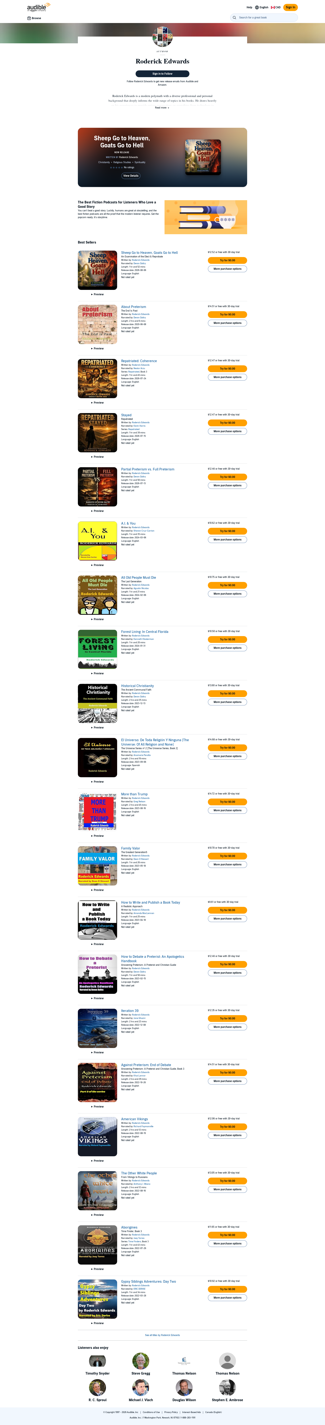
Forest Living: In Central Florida (144, 632)
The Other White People (139, 1173)
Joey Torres (139, 1238)
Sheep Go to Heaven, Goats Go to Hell (149, 253)
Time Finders (134, 1241)
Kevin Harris (139, 426)
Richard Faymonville (143, 1126)
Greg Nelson (139, 801)
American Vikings (134, 1119)
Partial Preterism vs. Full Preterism (147, 469)
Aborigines (129, 1227)
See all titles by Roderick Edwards (162, 1335)
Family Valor (130, 848)
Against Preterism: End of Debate (146, 1065)
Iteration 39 (130, 1011)
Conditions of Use (151, 1412)
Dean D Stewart (141, 859)
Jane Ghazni (139, 1018)
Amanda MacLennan (144, 913)
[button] (162, 107)
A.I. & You (128, 524)
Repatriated (133, 371)
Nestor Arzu (139, 368)
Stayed (126, 415)
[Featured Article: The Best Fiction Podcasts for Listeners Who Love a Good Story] (206, 217)
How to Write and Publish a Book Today (150, 903)
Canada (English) (213, 1412)
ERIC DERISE (139, 1289)
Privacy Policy (171, 1412)
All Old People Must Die (138, 578)
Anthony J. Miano (142, 1184)
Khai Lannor (140, 1075)
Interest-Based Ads (191, 1412)
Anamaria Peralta (142, 755)
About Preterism (133, 307)
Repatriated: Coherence (139, 361)
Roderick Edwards (140, 260)
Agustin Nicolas (141, 588)
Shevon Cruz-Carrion (144, 530)
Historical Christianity (137, 686)
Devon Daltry (140, 263)
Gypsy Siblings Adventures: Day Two (148, 1282)
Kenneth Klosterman (144, 639)
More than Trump (134, 794)
